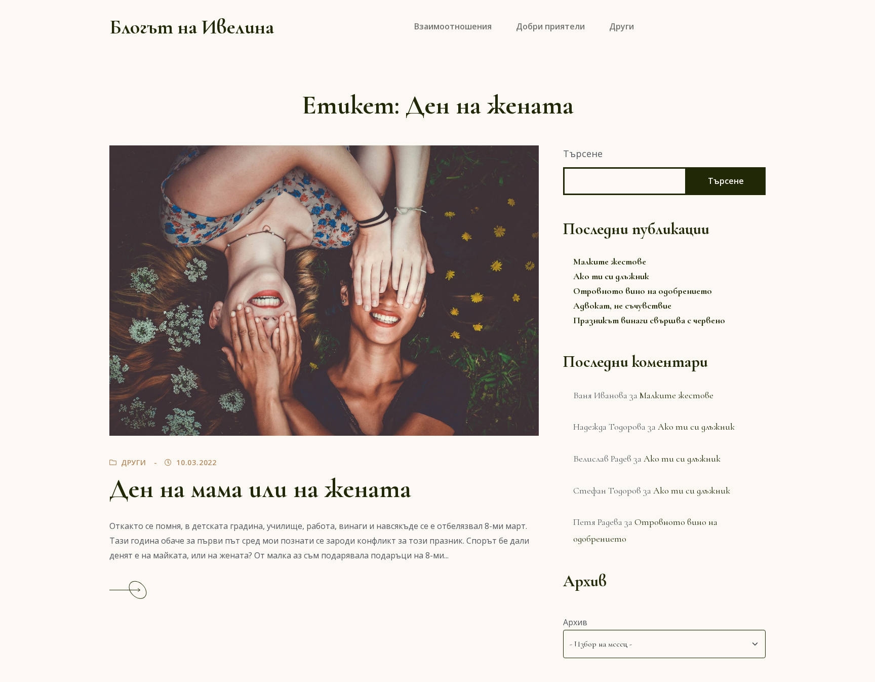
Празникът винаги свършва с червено (649, 320)
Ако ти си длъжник (611, 276)
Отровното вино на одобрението (642, 290)
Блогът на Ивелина (191, 27)
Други (133, 462)
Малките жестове (609, 261)
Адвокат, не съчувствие (622, 305)
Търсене (583, 153)
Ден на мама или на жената (260, 489)
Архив (575, 622)
